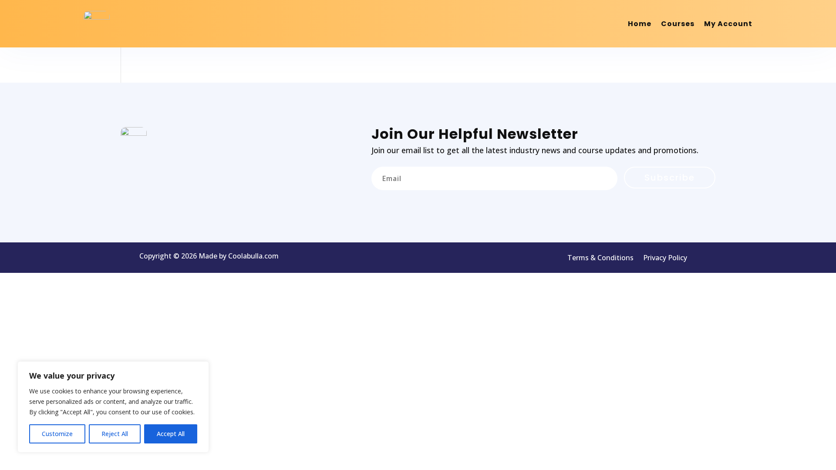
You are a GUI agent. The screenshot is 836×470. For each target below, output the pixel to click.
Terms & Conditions (600, 258)
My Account (728, 24)
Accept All (171, 434)
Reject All (114, 434)
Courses (677, 24)
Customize (57, 434)
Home (639, 24)
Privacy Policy (665, 258)
